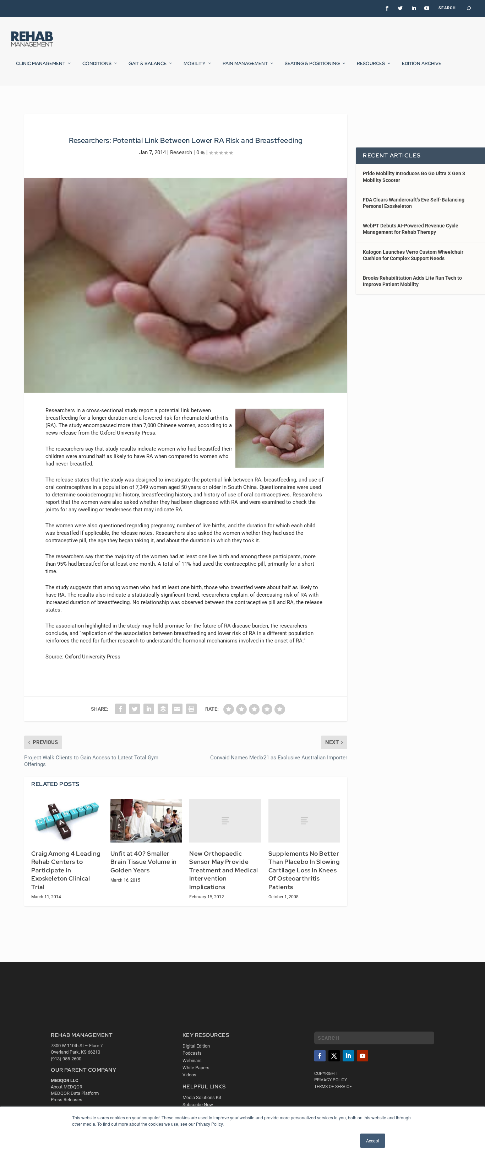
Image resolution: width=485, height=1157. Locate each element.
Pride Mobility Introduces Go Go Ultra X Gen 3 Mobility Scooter (414, 177)
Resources (371, 63)
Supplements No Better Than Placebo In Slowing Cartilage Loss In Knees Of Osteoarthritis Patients (304, 870)
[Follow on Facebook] (320, 1055)
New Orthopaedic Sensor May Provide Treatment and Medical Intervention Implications (223, 870)
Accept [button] (372, 1140)
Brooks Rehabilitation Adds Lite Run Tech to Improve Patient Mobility (412, 281)
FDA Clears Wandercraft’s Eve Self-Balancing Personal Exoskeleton (413, 203)
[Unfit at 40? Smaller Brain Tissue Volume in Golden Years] (146, 821)
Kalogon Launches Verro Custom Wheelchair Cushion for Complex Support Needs (413, 255)
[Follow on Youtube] (362, 1055)
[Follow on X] (334, 1055)
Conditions (96, 63)
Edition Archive (421, 63)
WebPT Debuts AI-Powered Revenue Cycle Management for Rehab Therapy (410, 229)
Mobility (195, 63)
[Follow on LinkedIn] (348, 1055)
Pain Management (245, 63)
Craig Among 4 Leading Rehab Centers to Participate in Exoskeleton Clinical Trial (65, 870)
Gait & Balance (148, 63)
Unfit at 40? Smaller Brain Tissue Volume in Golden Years (143, 862)
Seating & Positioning (312, 63)
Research (181, 152)
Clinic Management (40, 63)
